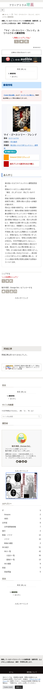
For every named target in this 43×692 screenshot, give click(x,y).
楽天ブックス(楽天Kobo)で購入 (22, 164)
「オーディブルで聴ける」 (27, 95)
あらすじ (15, 76)
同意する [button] (19, 687)
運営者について (32, 672)
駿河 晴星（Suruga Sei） (21, 446)
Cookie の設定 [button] (8, 687)
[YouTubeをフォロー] (11, 291)
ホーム (11, 672)
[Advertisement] (21, 321)
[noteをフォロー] (15, 291)
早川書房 (13, 142)
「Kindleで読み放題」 (9, 95)
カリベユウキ (14, 138)
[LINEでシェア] (21, 41)
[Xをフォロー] (7, 291)
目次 (18, 69)
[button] (26, 41)
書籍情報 (13, 73)
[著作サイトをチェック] (3, 291)
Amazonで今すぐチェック (20, 157)
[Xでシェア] (16, 41)
